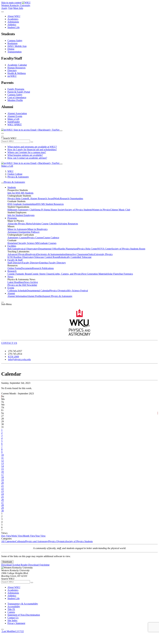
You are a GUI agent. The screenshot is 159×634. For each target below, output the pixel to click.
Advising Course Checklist (45, 223)
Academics (12, 19)
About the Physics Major (19, 223)
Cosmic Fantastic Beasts (19, 274)
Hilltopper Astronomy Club (20, 209)
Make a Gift (13, 119)
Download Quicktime (39, 564)
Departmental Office (48, 248)
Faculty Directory (30, 262)
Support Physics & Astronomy (57, 296)
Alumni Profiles (35, 296)
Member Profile (15, 100)
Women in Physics (101, 209)
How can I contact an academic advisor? (27, 158)
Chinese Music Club (120, 209)
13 (2, 463)
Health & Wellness (16, 73)
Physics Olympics (58, 290)
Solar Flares (113, 274)
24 (2, 494)
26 (2, 499)
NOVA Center (104, 248)
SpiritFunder (13, 121)
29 (2, 508)
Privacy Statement (16, 623)
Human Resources (16, 67)
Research (11, 271)
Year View (40, 535)
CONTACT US (9, 343)
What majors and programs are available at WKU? (32, 146)
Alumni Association (17, 113)
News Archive (31, 282)
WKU (10, 171)
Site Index (12, 620)
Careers (11, 612)
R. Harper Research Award (40, 198)
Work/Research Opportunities (68, 198)
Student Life (13, 27)
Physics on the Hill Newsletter (22, 285)
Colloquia (20, 541)
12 (2, 460)
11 (2, 457)
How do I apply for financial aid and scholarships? (32, 149)
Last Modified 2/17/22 (12, 631)
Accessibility (13, 606)
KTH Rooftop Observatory (20, 257)
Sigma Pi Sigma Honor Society (49, 209)
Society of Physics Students (78, 209)
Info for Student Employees (20, 215)
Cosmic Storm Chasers (42, 274)
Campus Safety (14, 40)
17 (2, 474)
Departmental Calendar (38, 290)
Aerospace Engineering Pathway (23, 232)
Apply (4, 8)
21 (2, 485)
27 (2, 502)
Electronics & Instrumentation (51, 254)
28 (2, 505)
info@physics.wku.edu (19, 359)
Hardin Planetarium (67, 248)
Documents (26, 268)
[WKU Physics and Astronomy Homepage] (79, 322)
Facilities (11, 246)
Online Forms (14, 268)
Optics (91, 254)
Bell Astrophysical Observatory (22, 248)
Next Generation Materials (94, 274)
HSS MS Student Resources (50, 204)
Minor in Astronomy (17, 229)
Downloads (7, 562)
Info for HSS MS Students (20, 193)
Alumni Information (17, 296)
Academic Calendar (17, 65)
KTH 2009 (13, 356)
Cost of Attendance (16, 97)
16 (2, 471)
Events (10, 287)
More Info (18, 8)
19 (2, 480)
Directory (12, 70)
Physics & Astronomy (18, 176)
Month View (29, 535)
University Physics (103, 254)
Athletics (11, 24)
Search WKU (8, 138)
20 (2, 482)
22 (2, 488)
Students (11, 187)
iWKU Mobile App (17, 46)
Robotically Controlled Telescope (75, 257)
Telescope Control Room (46, 257)
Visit (10, 8)
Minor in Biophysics (37, 229)
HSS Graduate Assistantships (21, 204)
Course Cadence (51, 237)
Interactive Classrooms (77, 254)
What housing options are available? (25, 155)
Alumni (11, 293)
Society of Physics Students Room (128, 248)
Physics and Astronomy (36, 541)
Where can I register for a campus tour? (26, 152)
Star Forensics (126, 274)
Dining (10, 49)
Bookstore (12, 43)
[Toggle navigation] (2, 182)
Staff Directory (14, 262)
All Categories (8, 541)
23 (2, 491)
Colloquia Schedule (17, 290)
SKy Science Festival (77, 290)
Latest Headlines (15, 282)
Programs (12, 218)
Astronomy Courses (17, 237)
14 (2, 466)
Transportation (14, 51)
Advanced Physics (16, 254)
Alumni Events (14, 116)
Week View (17, 535)
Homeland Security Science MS (23, 243)
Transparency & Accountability (22, 603)
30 (2, 510)
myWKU (12, 76)
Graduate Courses (47, 243)
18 (2, 477)
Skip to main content (11, 2)
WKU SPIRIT (14, 124)
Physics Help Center (17, 198)
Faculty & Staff (15, 260)
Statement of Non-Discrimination (23, 615)
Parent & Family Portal (18, 92)
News (10, 276)
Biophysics (31, 254)
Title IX (11, 609)
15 (2, 469)
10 (2, 455)
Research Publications (43, 268)
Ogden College (14, 174)
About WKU (13, 16)
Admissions (13, 21)
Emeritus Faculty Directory (52, 262)
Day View (6, 535)
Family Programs (15, 89)
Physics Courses (35, 237)
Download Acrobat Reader (14, 564)
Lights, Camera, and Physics (68, 274)
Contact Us (12, 617)
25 (2, 496)
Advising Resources (68, 223)
